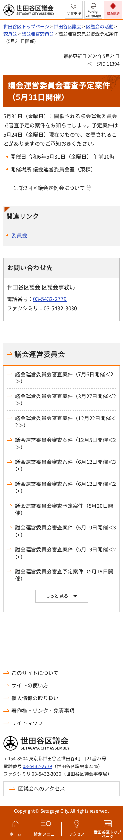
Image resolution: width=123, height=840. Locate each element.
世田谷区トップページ (107, 834)
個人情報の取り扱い (35, 698)
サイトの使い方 (29, 685)
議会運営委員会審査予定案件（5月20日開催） (64, 509)
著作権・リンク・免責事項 (42, 710)
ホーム (15, 834)
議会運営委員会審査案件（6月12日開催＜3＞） (65, 465)
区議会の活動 (99, 26)
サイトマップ (27, 723)
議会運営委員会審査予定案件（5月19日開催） (64, 575)
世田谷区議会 (67, 26)
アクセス (77, 834)
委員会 (10, 33)
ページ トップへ (109, 652)
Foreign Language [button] (93, 13)
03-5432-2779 (50, 299)
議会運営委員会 (38, 33)
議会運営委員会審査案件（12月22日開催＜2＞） (65, 421)
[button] (74, 10)
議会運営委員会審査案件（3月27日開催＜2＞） (65, 399)
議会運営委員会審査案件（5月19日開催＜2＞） (65, 553)
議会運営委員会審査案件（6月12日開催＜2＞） (65, 487)
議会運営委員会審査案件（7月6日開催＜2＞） (64, 377)
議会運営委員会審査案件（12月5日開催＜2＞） (65, 443)
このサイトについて (35, 673)
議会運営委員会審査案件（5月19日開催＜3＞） (65, 531)
